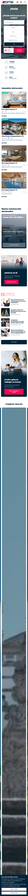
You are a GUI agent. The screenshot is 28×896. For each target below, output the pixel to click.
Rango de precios (13, 40)
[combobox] (14, 22)
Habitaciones (13, 36)
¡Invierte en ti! (11, 282)
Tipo (13, 32)
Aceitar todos (14, 893)
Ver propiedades (14, 245)
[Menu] (25, 2)
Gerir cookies (14, 889)
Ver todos (14, 342)
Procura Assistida (19, 50)
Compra (13, 27)
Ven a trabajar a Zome (14, 391)
